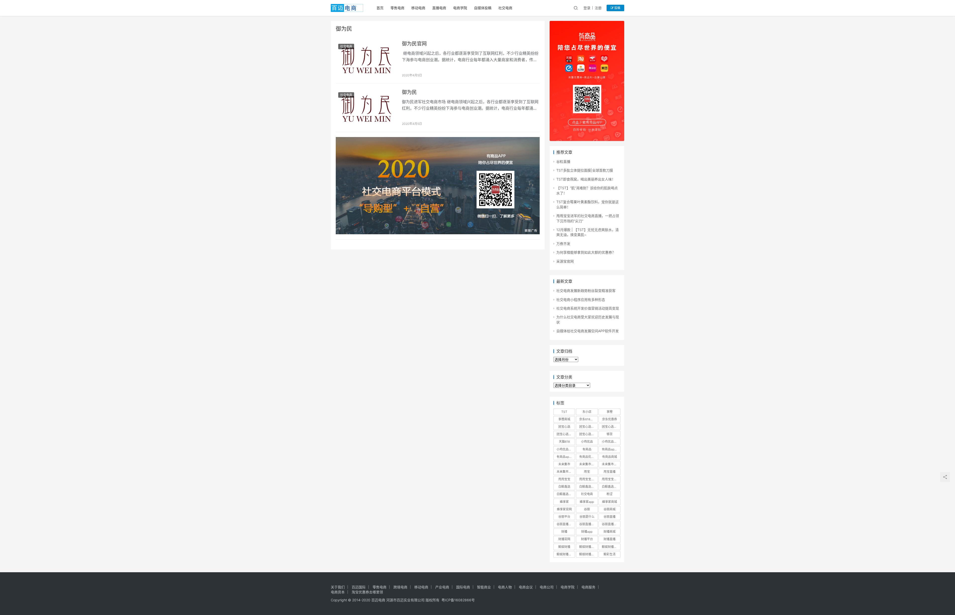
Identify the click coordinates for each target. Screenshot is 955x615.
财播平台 (587, 539)
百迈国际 (359, 587)
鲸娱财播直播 (588, 554)
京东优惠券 (609, 419)
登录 (586, 8)
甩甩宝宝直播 (611, 479)
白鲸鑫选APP (588, 486)
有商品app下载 (611, 449)
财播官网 (564, 539)
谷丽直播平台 (588, 524)
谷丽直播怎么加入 (611, 524)
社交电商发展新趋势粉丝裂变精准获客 (586, 290)
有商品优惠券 (588, 457)
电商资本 (338, 592)
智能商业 (484, 587)
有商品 (586, 449)
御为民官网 (414, 44)
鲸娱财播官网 (565, 554)
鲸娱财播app (587, 547)
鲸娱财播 (564, 547)
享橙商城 (564, 419)
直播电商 (439, 8)
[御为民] (366, 108)
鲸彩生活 (610, 554)
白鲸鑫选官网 (565, 494)
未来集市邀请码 (566, 471)
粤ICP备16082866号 (458, 600)
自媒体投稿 (482, 8)
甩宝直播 (610, 471)
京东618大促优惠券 (588, 419)
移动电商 (418, 8)
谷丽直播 (610, 517)
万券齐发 (563, 243)
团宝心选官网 (565, 434)
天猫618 (564, 441)
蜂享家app (587, 502)
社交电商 (505, 8)
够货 (610, 434)
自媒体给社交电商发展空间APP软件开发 (587, 331)
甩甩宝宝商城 (588, 479)
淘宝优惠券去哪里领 (367, 592)
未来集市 (564, 464)
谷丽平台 (564, 517)
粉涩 (610, 494)
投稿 (617, 8)
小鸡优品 (587, 441)
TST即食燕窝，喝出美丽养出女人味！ (585, 179)
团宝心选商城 (588, 426)
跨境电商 (400, 587)
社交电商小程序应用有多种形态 (580, 299)
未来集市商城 (611, 464)
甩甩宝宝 (564, 479)
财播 (564, 531)
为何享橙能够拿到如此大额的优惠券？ (586, 252)
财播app (586, 531)
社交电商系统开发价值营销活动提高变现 (587, 308)
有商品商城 (609, 457)
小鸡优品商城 (611, 441)
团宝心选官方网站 (611, 426)
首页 (380, 8)
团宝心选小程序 (588, 434)
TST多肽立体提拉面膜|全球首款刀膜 (584, 170)
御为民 (409, 92)
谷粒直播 (563, 161)
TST (564, 412)
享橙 (610, 412)
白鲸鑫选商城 (611, 486)
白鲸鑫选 (564, 486)
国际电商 (463, 587)
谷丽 (587, 509)
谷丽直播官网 (565, 524)
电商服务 (588, 587)
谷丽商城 (610, 509)
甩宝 (587, 471)
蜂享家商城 (609, 502)
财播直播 (610, 539)
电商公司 (547, 587)
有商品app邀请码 (566, 457)
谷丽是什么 (586, 517)
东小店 (586, 412)
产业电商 (442, 587)
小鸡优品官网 (565, 449)
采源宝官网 (565, 261)
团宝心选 (564, 426)
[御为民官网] (366, 59)
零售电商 (397, 8)
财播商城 (610, 531)
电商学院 (460, 8)
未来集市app (587, 464)
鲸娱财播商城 (611, 547)
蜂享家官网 (564, 509)
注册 (598, 8)
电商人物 (505, 587)
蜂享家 (564, 502)
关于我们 (338, 587)
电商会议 (526, 587)
